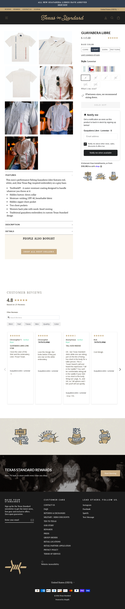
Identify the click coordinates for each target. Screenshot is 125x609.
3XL (96, 84)
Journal (37, 9)
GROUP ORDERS (51, 537)
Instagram (87, 505)
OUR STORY (49, 525)
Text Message (88, 517)
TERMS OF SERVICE (52, 554)
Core (86, 50)
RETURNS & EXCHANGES (54, 513)
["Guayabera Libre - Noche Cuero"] (98, 71)
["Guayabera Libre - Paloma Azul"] (112, 71)
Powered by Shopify (62, 600)
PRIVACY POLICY (51, 549)
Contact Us (26, 9)
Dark (105, 50)
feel (19, 324)
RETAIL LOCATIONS (52, 541)
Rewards (16, 9)
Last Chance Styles (90, 55)
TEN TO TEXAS (50, 521)
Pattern (115, 50)
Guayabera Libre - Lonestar (20, 371)
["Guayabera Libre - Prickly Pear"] (105, 71)
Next (120, 368)
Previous (5, 368)
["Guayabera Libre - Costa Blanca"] (84, 71)
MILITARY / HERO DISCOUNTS (56, 517)
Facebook (86, 509)
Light (95, 50)
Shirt (11, 324)
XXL (85, 84)
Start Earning (110, 473)
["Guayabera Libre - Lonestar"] (91, 71)
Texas (28, 324)
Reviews (8, 9)
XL (115, 77)
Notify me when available (101, 153)
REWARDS (48, 529)
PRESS (46, 533)
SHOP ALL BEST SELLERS (39, 251)
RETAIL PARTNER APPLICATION (57, 545)
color (56, 324)
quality (46, 324)
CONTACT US (49, 505)
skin (37, 324)
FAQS (46, 509)
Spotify (86, 513)
